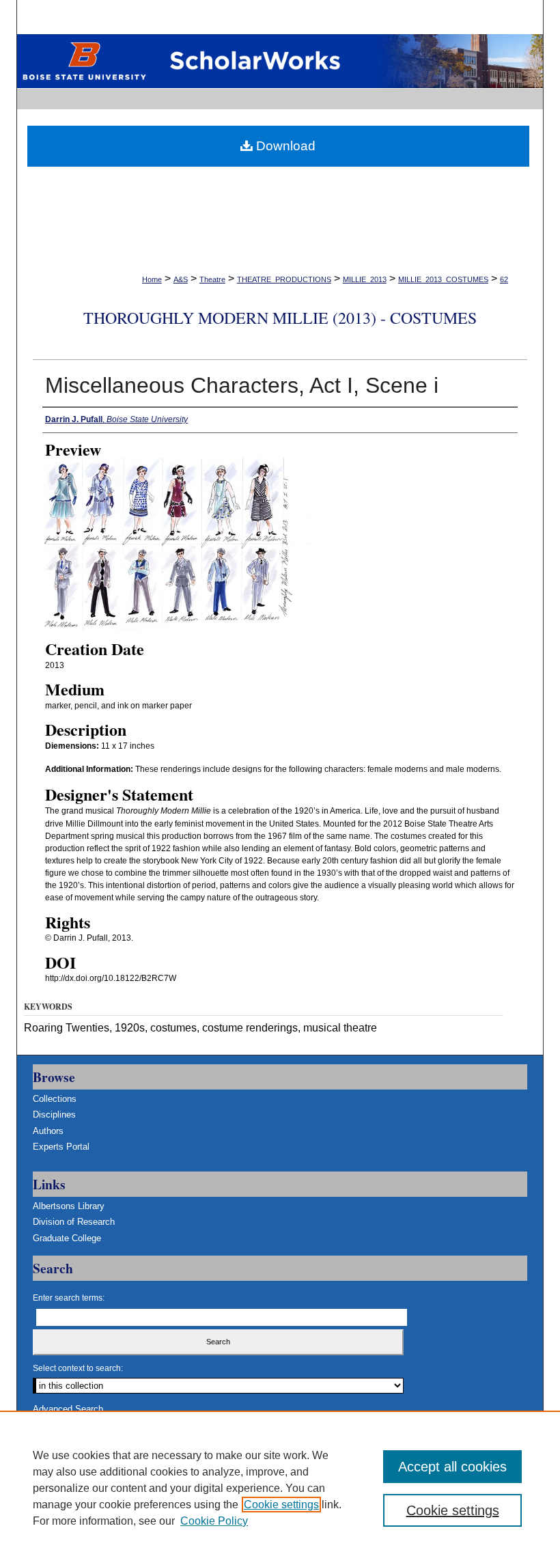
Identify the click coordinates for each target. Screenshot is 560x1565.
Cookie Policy (214, 1521)
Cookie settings (281, 1504)
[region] (280, 1488)
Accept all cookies (452, 1466)
